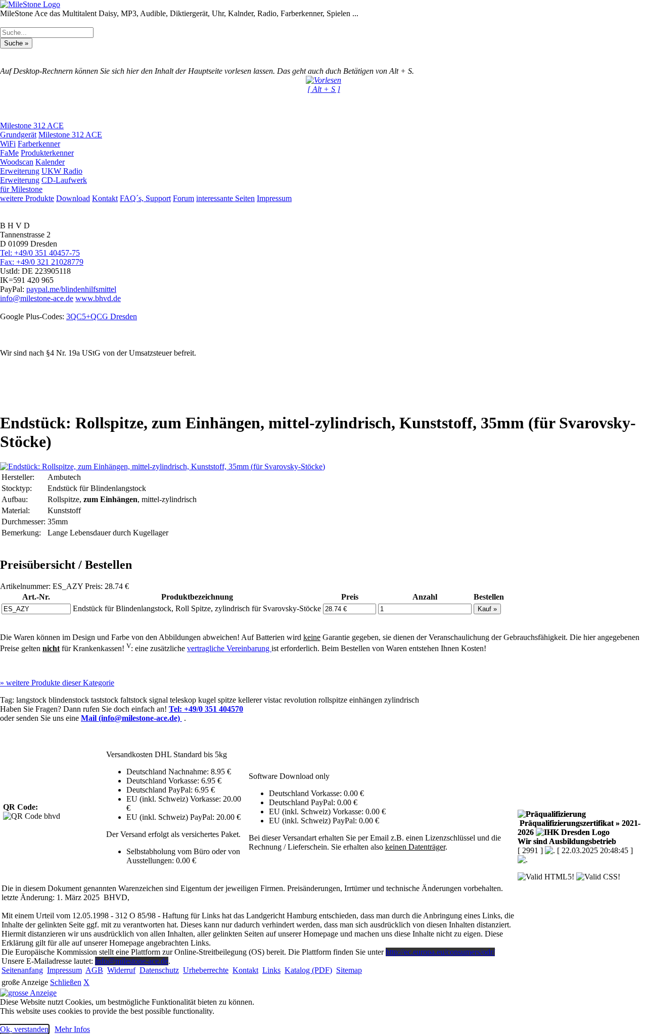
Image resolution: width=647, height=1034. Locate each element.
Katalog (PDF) (308, 970)
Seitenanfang (22, 970)
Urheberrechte (205, 970)
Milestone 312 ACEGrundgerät (32, 130)
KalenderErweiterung (32, 166)
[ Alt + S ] (323, 89)
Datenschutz (159, 970)
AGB (94, 970)
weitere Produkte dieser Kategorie (57, 682)
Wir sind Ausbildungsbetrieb (567, 841)
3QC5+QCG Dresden (101, 316)
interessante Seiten (225, 198)
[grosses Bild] (162, 466)
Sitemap (349, 970)
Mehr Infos (72, 1029)
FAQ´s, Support (145, 198)
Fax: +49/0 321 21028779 (41, 262)
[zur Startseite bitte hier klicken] (30, 4)
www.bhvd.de (98, 298)
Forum (183, 198)
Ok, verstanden (24, 1029)
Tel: (206, 709)
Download (73, 198)
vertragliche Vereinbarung (229, 648)
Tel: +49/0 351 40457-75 (40, 253)
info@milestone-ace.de (36, 298)
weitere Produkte (27, 198)
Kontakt (105, 198)
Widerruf (121, 970)
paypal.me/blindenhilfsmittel (71, 289)
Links (271, 970)
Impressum (274, 198)
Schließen (65, 982)
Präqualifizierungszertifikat (579, 827)
